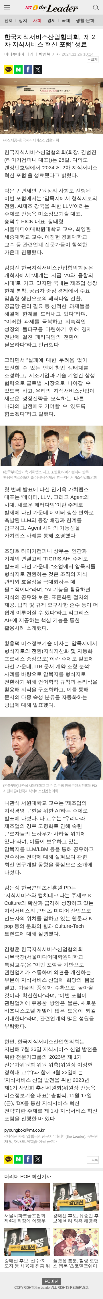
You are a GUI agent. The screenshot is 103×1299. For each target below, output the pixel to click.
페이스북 (28, 69)
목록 (95, 1160)
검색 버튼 (96, 5)
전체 (8, 20)
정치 (23, 20)
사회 (37, 20)
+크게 (95, 59)
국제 (66, 20)
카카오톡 (8, 69)
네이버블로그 (18, 69)
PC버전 (51, 1281)
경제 (51, 20)
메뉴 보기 (7, 7)
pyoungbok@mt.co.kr (24, 1130)
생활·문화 (85, 20)
